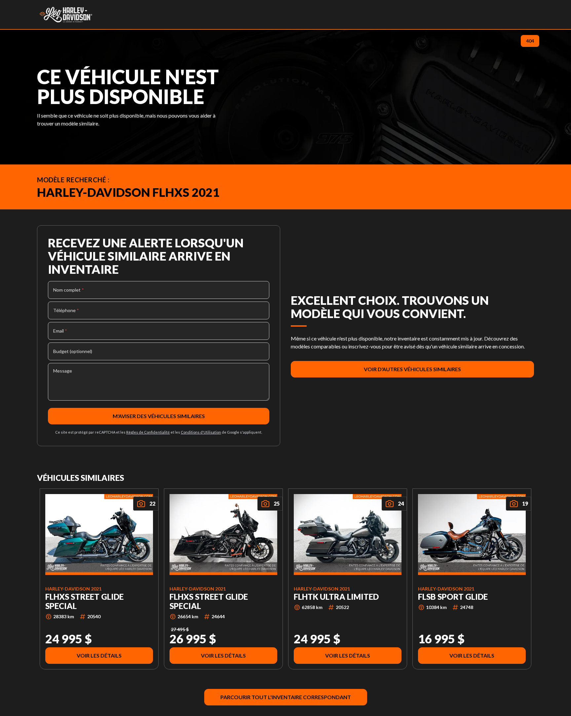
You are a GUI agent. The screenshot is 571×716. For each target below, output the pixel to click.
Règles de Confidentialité (148, 432)
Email (60, 331)
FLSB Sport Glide (453, 596)
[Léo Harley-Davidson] (66, 14)
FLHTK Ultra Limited (336, 596)
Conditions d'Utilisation (201, 432)
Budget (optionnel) (72, 351)
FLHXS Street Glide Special (84, 601)
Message (62, 371)
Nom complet (68, 290)
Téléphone (66, 310)
